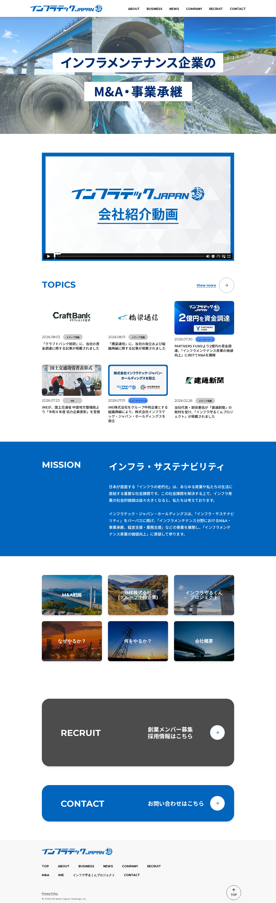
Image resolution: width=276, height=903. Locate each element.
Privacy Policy (50, 893)
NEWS (108, 866)
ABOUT (63, 866)
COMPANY (130, 866)
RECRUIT (154, 866)
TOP (45, 866)
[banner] (66, 8)
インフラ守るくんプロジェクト (94, 875)
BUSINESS (86, 866)
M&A (45, 875)
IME (61, 875)
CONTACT (132, 875)
